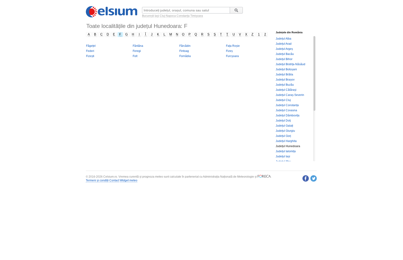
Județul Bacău (285, 54)
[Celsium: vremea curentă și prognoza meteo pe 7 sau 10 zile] (112, 16)
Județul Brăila (284, 74)
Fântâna (138, 45)
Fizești (90, 56)
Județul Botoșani (286, 69)
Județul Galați (284, 125)
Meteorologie (245, 176)
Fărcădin (185, 45)
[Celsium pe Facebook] (305, 178)
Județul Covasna (286, 110)
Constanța (183, 15)
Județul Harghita (286, 141)
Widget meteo (128, 180)
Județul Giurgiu (285, 130)
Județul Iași (283, 156)
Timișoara (196, 15)
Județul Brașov (285, 79)
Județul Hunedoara (288, 146)
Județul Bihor (284, 59)
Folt (135, 56)
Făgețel (91, 45)
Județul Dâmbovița (287, 115)
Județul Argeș (284, 49)
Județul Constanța (287, 105)
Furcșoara (232, 56)
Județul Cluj (283, 100)
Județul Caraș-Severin (290, 95)
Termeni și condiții (97, 180)
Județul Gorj (283, 136)
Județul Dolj (283, 120)
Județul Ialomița (286, 151)
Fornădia (185, 56)
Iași (157, 15)
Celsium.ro (110, 176)
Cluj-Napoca (168, 15)
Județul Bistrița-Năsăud (290, 64)
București (148, 15)
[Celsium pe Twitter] (313, 178)
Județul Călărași (286, 89)
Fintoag (184, 51)
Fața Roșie (233, 45)
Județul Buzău (285, 84)
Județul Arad (284, 43)
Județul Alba (283, 38)
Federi (90, 51)
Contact (114, 180)
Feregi (137, 51)
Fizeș (229, 51)
